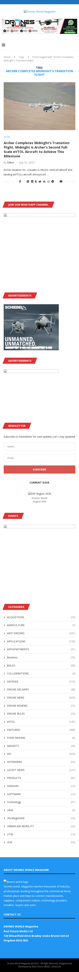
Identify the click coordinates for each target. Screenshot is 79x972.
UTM (41, 834)
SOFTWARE (41, 794)
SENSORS (41, 786)
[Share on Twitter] (24, 181)
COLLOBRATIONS (41, 673)
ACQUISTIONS (41, 617)
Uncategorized (41, 818)
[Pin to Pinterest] (28, 181)
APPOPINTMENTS (41, 649)
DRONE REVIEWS (41, 705)
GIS (41, 753)
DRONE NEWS (41, 697)
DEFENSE (41, 681)
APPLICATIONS (41, 641)
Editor (10, 162)
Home (7, 57)
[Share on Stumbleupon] (44, 181)
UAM (41, 810)
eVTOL (41, 721)
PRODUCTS (41, 778)
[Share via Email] (61, 181)
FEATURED (41, 730)
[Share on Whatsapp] (48, 181)
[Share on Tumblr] (36, 181)
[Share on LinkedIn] (32, 181)
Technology (41, 802)
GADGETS (41, 746)
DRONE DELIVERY (41, 689)
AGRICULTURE (41, 625)
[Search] (75, 45)
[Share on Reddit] (40, 181)
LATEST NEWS (41, 770)
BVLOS (41, 665)
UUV (41, 842)
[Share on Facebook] (20, 181)
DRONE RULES (41, 713)
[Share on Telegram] (52, 181)
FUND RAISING (41, 737)
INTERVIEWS (41, 762)
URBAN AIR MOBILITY (41, 826)
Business (41, 657)
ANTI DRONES (41, 633)
